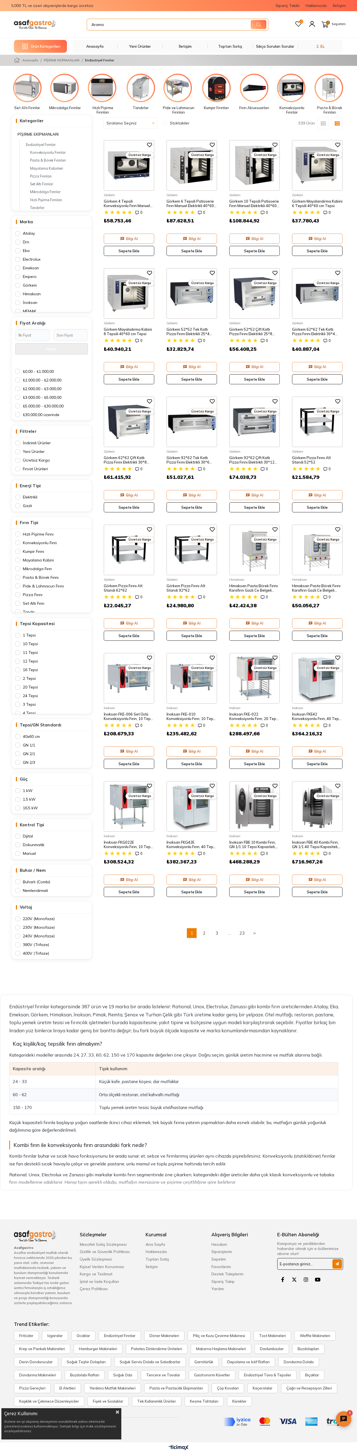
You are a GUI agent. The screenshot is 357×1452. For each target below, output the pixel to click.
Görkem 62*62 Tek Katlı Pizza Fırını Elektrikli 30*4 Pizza (313, 331)
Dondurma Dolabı (299, 1362)
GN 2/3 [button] (29, 762)
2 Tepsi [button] (29, 678)
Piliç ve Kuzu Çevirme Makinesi (219, 1336)
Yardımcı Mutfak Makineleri (113, 1388)
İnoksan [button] (30, 302)
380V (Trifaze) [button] (36, 944)
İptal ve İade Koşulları (99, 1281)
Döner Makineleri (164, 1336)
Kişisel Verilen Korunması (102, 1266)
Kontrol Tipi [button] (32, 824)
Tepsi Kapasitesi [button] (37, 623)
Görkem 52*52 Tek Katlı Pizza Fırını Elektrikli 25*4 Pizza (188, 331)
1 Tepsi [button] (29, 635)
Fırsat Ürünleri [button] (35, 469)
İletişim (339, 5)
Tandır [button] (29, 612)
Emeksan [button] (31, 268)
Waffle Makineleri (315, 1336)
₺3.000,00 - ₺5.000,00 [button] (42, 397)
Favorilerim (221, 1266)
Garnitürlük (203, 1362)
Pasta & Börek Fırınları (48, 160)
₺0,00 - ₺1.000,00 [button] (38, 371)
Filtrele (52, 349)
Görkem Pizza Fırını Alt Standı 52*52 (311, 459)
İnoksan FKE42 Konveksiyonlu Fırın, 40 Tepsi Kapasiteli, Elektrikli (317, 716)
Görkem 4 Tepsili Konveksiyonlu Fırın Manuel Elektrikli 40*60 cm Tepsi (127, 203)
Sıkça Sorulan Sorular (275, 46)
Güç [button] (24, 779)
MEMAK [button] (29, 311)
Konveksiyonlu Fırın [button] (40, 543)
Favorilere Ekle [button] (149, 145)
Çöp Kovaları (228, 1388)
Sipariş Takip (223, 1281)
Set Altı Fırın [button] (33, 603)
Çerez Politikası (94, 1288)
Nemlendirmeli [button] (35, 890)
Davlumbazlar (272, 1349)
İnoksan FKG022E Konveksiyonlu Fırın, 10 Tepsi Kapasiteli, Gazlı (128, 844)
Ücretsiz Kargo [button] (36, 460)
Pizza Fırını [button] (32, 594)
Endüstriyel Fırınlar (41, 144)
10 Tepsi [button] (30, 644)
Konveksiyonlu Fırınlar (48, 152)
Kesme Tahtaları (204, 1401)
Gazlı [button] (27, 505)
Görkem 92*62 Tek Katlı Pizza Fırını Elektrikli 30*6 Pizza (188, 459)
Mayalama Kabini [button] (38, 560)
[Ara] (258, 24)
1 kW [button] (28, 790)
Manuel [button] (29, 853)
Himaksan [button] (32, 294)
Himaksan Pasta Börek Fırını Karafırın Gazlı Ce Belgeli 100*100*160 (316, 588)
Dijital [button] (28, 836)
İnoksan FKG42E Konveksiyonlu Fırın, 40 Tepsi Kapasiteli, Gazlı (191, 844)
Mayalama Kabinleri (46, 168)
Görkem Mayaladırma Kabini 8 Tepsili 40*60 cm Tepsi (128, 331)
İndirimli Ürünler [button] (37, 443)
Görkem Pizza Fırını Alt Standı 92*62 (186, 588)
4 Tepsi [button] (29, 713)
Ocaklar (83, 1336)
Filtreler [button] (28, 431)
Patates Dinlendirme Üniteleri (156, 1349)
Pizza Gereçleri (32, 1388)
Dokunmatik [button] (33, 845)
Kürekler (239, 1401)
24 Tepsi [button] (30, 695)
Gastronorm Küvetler (212, 1375)
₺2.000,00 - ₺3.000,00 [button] (42, 389)
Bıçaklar (312, 1375)
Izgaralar (55, 1336)
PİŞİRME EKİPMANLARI (38, 134)
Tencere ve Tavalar (163, 1375)
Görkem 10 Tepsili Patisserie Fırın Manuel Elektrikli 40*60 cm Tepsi (254, 203)
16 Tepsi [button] (30, 670)
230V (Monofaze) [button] (39, 927)
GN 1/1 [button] (29, 745)
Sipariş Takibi (288, 5)
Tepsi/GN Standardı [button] (41, 725)
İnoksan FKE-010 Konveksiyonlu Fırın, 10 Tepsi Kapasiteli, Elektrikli (191, 716)
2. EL (320, 46)
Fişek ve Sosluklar (108, 1401)
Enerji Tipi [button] (30, 485)
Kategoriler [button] (32, 120)
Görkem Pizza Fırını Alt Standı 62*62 (123, 588)
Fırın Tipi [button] (29, 522)
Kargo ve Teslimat (96, 1273)
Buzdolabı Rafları (84, 1375)
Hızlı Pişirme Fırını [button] (38, 534)
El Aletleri (67, 1388)
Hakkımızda (316, 5)
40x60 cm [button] (31, 736)
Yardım (217, 1288)
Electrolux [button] (31, 259)
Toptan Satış (230, 46)
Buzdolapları (308, 1349)
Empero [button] (30, 276)
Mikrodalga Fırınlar (45, 191)
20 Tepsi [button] (30, 687)
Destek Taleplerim (227, 1273)
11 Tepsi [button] (30, 652)
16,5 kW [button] (30, 808)
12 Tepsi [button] (30, 661)
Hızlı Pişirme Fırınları (46, 200)
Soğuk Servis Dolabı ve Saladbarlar (150, 1362)
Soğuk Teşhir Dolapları (86, 1362)
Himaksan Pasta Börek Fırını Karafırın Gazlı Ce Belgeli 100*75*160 (253, 588)
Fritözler (26, 1336)
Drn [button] (26, 242)
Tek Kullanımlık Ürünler (156, 1401)
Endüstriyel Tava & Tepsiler (267, 1375)
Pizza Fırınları (41, 176)
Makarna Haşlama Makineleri (221, 1349)
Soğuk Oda (122, 1375)
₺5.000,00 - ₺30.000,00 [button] (43, 406)
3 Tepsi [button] (29, 704)
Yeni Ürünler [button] (34, 451)
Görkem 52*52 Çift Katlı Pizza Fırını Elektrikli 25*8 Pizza (250, 331)
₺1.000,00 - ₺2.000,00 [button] (42, 380)
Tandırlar (37, 207)
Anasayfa (94, 46)
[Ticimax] (179, 1448)
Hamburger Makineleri (98, 1349)
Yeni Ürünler (140, 46)
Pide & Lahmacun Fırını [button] (43, 586)
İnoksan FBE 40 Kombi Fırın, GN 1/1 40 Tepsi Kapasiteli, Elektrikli (315, 844)
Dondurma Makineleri (37, 1375)
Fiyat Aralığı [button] (33, 323)
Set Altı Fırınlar (41, 184)
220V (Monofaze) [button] (39, 918)
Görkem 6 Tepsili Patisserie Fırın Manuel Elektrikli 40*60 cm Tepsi (190, 203)
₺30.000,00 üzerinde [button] (41, 414)
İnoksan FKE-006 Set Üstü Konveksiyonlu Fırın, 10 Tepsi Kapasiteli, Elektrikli (128, 716)
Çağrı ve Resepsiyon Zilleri (309, 1388)
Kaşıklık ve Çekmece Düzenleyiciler (49, 1401)
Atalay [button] (29, 233)
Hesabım (219, 1244)
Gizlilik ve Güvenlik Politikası (105, 1251)
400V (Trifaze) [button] (36, 953)
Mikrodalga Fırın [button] (37, 569)
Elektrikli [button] (30, 497)
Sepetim (218, 1259)
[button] (312, 24)
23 (242, 933)
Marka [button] (26, 221)
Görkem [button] (30, 285)
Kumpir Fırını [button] (33, 551)
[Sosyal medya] (282, 1279)
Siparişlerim (221, 1251)
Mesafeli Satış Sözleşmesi (103, 1244)
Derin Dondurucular (36, 1362)
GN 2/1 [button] (29, 754)
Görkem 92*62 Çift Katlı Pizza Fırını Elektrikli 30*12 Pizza (251, 459)
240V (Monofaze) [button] (39, 936)
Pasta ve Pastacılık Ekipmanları (176, 1388)
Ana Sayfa (155, 1244)
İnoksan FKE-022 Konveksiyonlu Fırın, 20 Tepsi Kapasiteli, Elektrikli (254, 716)
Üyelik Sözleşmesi (96, 1259)
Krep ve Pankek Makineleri (42, 1349)
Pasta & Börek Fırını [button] (41, 577)
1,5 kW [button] (29, 799)
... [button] (229, 933)
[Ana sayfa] (35, 24)
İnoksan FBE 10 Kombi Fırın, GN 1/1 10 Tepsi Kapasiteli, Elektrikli (252, 844)
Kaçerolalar (262, 1388)
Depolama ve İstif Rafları (248, 1362)
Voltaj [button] (26, 907)
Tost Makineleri (272, 1336)
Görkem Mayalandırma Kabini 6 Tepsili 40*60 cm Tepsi (317, 203)
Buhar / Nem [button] (33, 870)
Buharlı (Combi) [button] (36, 882)
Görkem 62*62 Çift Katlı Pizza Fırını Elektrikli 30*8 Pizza (125, 459)
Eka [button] (26, 250)
